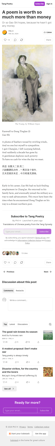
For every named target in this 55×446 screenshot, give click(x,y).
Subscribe (39, 4)
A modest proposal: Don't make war (19, 350)
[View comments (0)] (15, 40)
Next (46, 272)
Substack (14, 440)
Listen (49, 32)
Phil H (11, 31)
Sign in (49, 4)
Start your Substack (20, 433)
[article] (27, 337)
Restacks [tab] (20, 290)
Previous (10, 272)
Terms (30, 427)
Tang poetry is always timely (15, 355)
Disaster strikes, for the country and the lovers (20, 370)
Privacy (22, 427)
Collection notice (41, 427)
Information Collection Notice (29, 240)
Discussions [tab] (23, 324)
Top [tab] (5, 324)
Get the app (40, 433)
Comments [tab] (8, 290)
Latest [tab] (12, 324)
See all (7, 388)
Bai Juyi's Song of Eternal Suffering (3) (19, 375)
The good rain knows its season (20, 331)
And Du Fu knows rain (12, 335)
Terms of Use (40, 237)
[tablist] (13, 290)
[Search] (50, 324)
